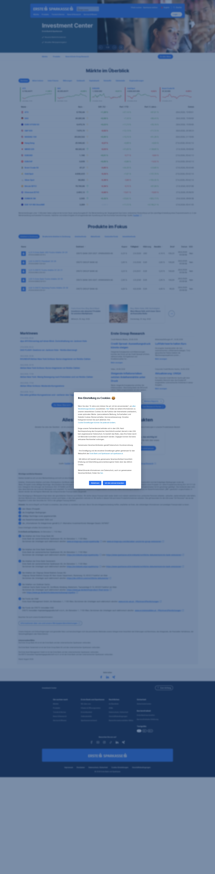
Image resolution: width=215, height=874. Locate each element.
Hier (107, 409)
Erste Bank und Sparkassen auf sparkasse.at (106, 453)
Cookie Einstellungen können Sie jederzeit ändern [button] (96, 422)
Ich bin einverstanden (114, 483)
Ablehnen (95, 483)
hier (101, 473)
